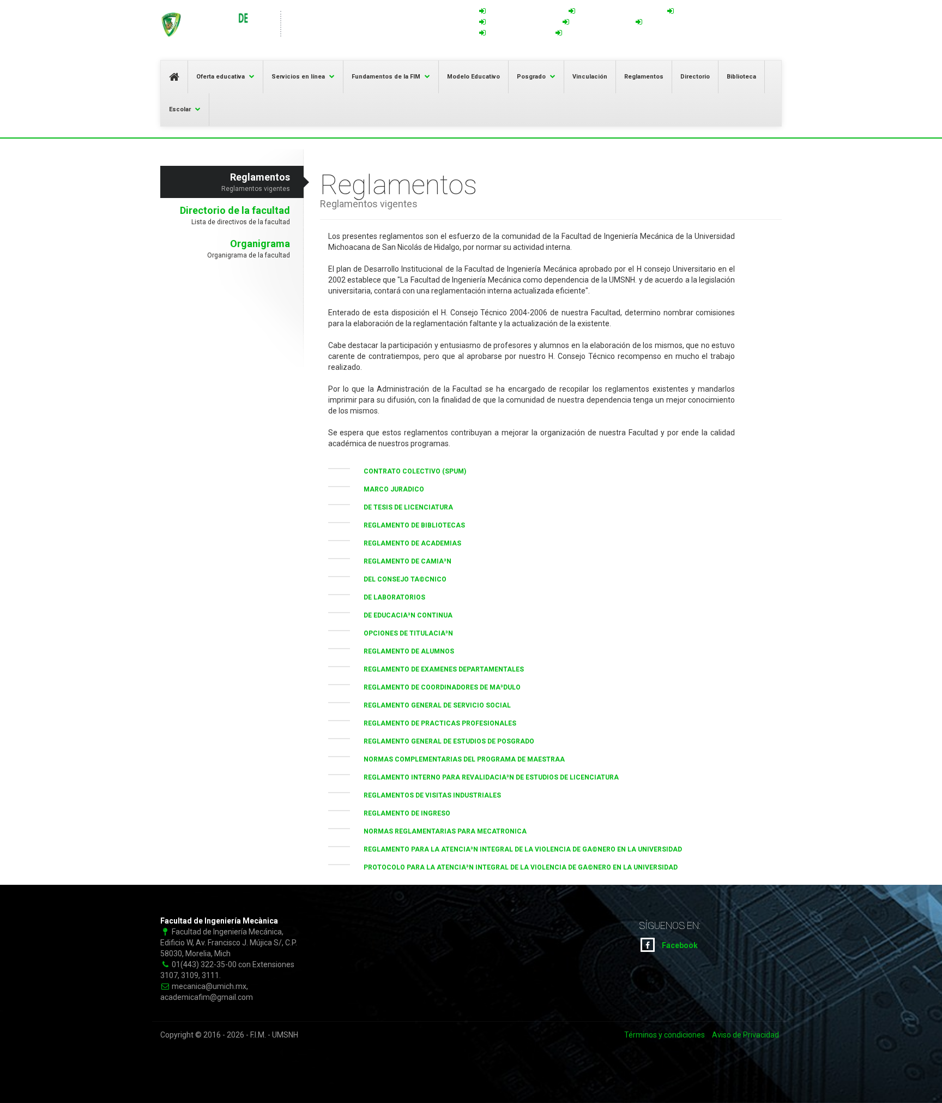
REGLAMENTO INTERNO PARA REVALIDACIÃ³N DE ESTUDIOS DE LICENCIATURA (487, 777)
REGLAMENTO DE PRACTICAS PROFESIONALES (435, 723)
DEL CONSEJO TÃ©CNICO (400, 579)
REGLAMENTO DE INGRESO (402, 813)
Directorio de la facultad (235, 215)
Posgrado (531, 76)
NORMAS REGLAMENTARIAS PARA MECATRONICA (441, 831)
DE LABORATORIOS (390, 597)
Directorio (695, 76)
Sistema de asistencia (524, 11)
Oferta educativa (220, 76)
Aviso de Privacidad (745, 1034)
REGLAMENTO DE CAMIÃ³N (403, 561)
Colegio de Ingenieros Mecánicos (621, 33)
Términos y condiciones (664, 1034)
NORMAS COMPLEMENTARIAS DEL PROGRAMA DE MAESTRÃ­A (460, 759)
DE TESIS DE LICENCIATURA (404, 507)
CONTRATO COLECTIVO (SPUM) (410, 471)
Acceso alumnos (600, 22)
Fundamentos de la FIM (386, 76)
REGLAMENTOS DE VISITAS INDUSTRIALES (428, 795)
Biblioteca (741, 76)
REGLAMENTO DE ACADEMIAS (408, 543)
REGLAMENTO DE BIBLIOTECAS (410, 525)
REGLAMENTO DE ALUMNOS (404, 651)
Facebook (679, 945)
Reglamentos (643, 76)
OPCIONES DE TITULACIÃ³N (404, 633)
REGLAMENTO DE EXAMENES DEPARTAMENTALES (439, 669)
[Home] (214, 24)
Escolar (180, 109)
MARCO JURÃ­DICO (389, 489)
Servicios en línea (298, 76)
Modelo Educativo (473, 76)
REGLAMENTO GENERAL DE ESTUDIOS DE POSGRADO (444, 741)
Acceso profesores (521, 22)
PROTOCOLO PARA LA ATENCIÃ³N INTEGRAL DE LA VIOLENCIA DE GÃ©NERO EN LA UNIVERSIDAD (516, 867)
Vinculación (589, 76)
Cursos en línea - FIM (679, 22)
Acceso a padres (704, 11)
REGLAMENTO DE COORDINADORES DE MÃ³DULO (438, 687)
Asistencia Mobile (517, 33)
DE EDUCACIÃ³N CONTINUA (403, 615)
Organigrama (248, 248)
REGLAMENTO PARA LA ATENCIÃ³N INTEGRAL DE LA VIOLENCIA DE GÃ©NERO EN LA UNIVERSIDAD (518, 849)
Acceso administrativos (618, 11)
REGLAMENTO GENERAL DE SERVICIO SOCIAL (433, 705)
